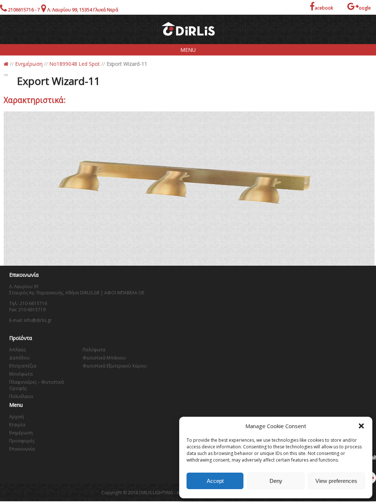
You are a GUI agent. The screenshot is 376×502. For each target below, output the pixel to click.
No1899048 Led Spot (74, 63)
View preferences (336, 481)
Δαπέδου (19, 358)
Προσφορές (22, 441)
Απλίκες (17, 350)
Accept (215, 481)
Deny (276, 481)
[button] (361, 426)
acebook (324, 8)
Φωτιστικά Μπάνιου (104, 358)
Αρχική (16, 416)
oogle (365, 8)
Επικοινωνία (22, 449)
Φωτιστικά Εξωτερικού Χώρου (115, 366)
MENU (188, 49)
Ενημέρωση (29, 63)
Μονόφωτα (21, 374)
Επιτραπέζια (22, 366)
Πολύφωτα (94, 350)
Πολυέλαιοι (21, 396)
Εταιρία (17, 425)
